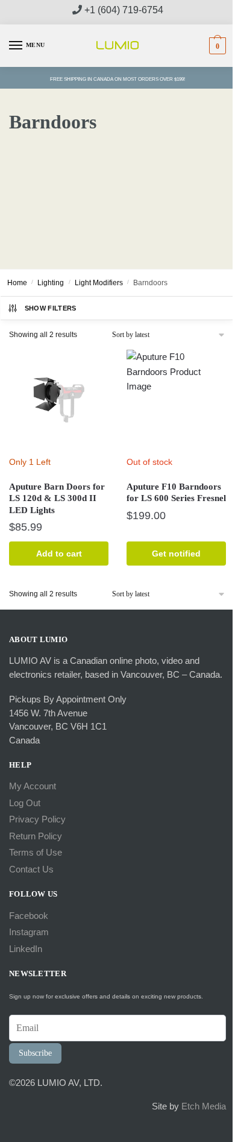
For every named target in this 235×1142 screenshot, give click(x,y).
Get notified (176, 553)
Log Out (24, 803)
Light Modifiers (99, 283)
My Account (32, 786)
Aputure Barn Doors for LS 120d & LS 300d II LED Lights (57, 498)
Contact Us (31, 869)
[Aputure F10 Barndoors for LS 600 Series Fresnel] (176, 399)
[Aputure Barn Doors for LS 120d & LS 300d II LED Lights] (58, 399)
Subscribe (35, 1053)
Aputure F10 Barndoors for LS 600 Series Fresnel (176, 492)
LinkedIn (25, 949)
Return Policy (35, 836)
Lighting (50, 283)
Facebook (28, 915)
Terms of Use (35, 852)
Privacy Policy (37, 819)
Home (17, 283)
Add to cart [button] (59, 553)
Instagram (29, 932)
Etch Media (203, 1106)
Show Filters (51, 308)
